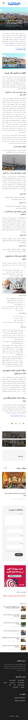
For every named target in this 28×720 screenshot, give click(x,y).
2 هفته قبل (17, 610)
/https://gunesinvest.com (16, 416)
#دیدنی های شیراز (12, 682)
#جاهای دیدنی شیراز (12, 680)
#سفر (14, 685)
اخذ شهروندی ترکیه (10, 43)
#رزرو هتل (5, 682)
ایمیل (21, 535)
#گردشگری (22, 687)
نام (22, 528)
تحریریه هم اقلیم (23, 499)
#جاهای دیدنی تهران (21, 680)
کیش (23, 434)
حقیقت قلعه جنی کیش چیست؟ (18, 436)
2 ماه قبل (17, 618)
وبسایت (21, 543)
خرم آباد (18, 442)
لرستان (12, 442)
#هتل (10, 685)
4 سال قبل (17, 26)
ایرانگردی (19, 434)
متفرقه (21, 18)
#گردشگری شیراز (15, 687)
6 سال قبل (18, 499)
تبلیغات (16, 716)
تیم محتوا (20, 26)
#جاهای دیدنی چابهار (21, 682)
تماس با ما (12, 716)
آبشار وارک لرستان (17, 444)
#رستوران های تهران (21, 685)
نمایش (17, 49)
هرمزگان (16, 434)
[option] (14, 485)
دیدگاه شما (20, 514)
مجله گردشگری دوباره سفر (19, 698)
